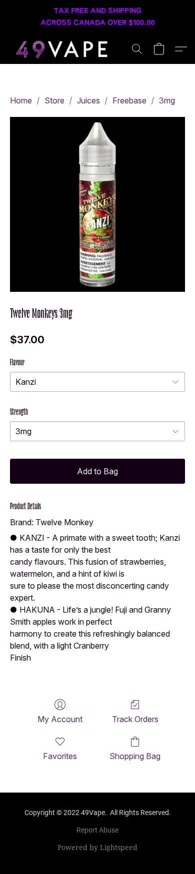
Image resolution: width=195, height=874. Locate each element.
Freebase (129, 100)
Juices (88, 100)
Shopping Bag (135, 756)
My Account (60, 719)
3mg (167, 100)
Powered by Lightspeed (98, 847)
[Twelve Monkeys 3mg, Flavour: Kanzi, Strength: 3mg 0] (97, 204)
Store (54, 100)
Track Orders (135, 719)
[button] (65, 49)
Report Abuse (97, 830)
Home (21, 100)
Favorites (60, 756)
